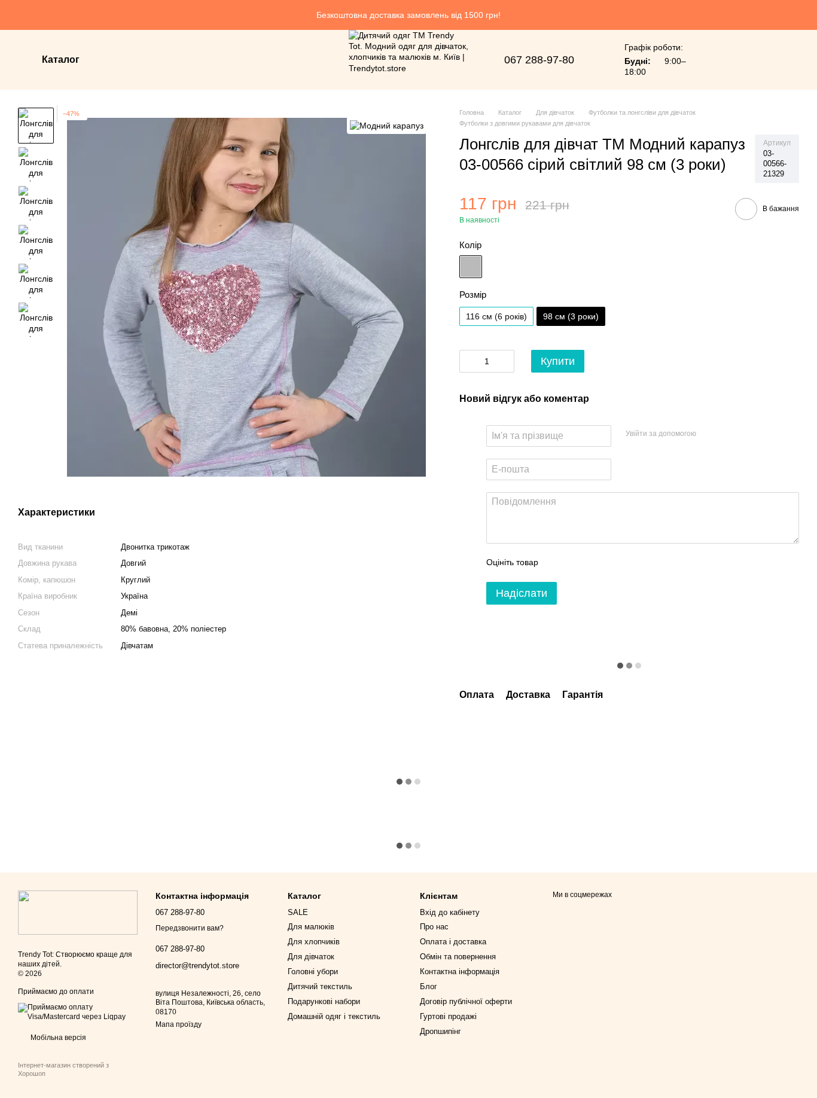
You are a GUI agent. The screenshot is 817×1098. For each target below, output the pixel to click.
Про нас (434, 926)
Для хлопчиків (314, 941)
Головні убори (313, 971)
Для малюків (311, 926)
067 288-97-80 (539, 59)
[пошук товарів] (125, 59)
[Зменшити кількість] (468, 361)
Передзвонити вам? (190, 928)
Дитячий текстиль (320, 986)
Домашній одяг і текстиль (334, 1016)
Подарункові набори (324, 1001)
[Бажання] (715, 59)
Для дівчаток (311, 956)
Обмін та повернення (458, 956)
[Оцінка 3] (596, 563)
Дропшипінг (440, 1031)
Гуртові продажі (448, 1016)
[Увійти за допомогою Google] (728, 434)
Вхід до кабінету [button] (450, 912)
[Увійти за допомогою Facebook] (709, 434)
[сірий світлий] (471, 267)
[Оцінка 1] (558, 563)
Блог (428, 986)
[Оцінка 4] (615, 563)
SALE (298, 912)
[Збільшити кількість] (505, 361)
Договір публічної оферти (466, 1001)
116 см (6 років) (496, 316)
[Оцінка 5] (634, 563)
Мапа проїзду (179, 1024)
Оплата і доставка (453, 941)
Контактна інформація (459, 971)
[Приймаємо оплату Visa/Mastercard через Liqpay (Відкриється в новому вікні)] (78, 1012)
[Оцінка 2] (577, 563)
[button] (807, 15)
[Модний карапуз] (386, 125)
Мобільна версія (57, 1037)
